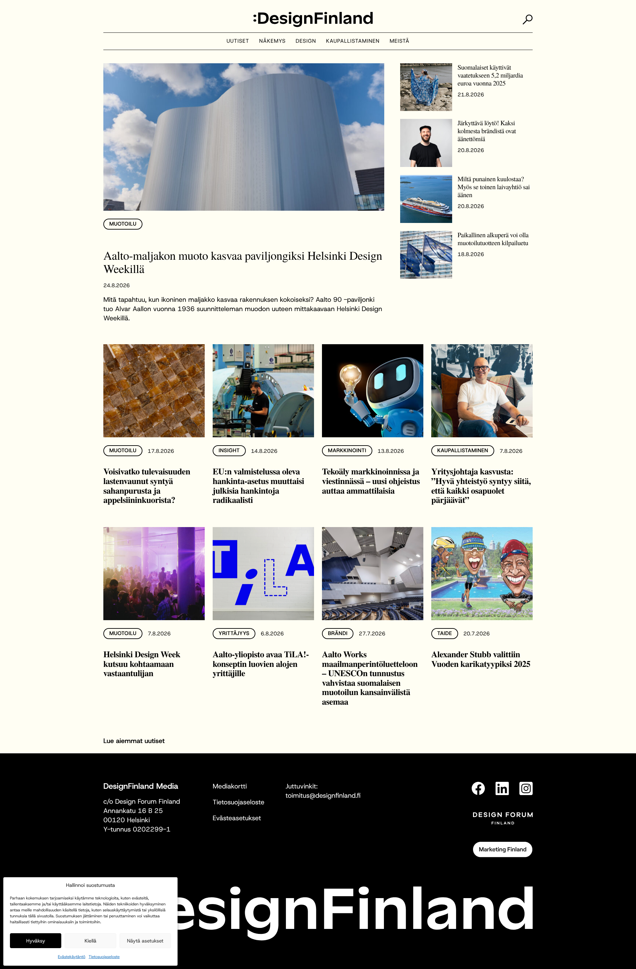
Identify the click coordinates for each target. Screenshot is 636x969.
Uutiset (238, 41)
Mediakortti (230, 786)
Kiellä (90, 941)
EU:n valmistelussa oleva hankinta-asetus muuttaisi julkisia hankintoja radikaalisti (258, 485)
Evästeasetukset (237, 818)
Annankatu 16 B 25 (133, 811)
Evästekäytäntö (71, 956)
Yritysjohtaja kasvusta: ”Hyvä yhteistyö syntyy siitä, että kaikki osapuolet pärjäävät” (481, 485)
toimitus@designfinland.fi (323, 795)
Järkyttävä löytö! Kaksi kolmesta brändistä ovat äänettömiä (486, 130)
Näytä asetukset (145, 941)
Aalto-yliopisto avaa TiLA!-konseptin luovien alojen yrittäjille (261, 663)
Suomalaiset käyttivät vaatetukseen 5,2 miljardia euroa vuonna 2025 (490, 75)
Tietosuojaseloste (104, 956)
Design (306, 41)
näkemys (272, 41)
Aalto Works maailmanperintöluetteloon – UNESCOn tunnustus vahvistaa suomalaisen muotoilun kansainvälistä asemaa (370, 678)
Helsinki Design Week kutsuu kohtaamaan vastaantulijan (141, 663)
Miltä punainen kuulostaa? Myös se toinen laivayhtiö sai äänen (493, 186)
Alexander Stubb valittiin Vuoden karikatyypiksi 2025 (480, 659)
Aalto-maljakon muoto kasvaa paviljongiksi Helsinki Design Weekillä (242, 262)
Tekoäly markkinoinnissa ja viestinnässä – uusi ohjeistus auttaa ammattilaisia (371, 480)
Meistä (399, 41)
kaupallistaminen (353, 41)
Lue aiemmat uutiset (134, 741)
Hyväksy (35, 941)
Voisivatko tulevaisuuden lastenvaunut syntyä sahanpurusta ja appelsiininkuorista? (146, 485)
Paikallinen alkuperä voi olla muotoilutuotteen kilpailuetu (492, 238)
